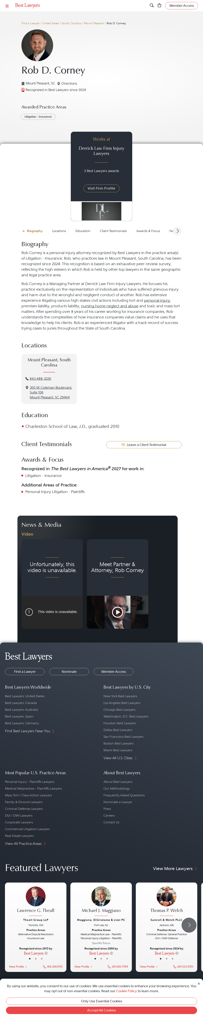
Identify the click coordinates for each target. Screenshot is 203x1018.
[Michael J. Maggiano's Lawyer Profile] (101, 902)
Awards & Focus (148, 231)
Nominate (69, 672)
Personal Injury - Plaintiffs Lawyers (29, 782)
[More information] (46, 953)
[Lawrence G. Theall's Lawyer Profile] (35, 902)
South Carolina (71, 23)
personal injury (157, 300)
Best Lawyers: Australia (21, 710)
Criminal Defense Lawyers (24, 809)
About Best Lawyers (117, 782)
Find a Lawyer (30, 23)
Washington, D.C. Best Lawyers (125, 716)
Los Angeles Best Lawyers (121, 703)
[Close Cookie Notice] (198, 983)
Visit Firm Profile (101, 188)
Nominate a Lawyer (117, 802)
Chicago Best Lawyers (119, 710)
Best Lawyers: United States (24, 696)
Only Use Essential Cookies (101, 1001)
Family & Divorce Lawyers (24, 802)
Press (107, 809)
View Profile (16, 966)
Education (83, 231)
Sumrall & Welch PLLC (166, 920)
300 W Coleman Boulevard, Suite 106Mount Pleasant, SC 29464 (51, 392)
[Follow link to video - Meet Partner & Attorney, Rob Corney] (117, 584)
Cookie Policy (126, 991)
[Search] (152, 5)
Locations (59, 231)
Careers (109, 815)
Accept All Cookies (101, 1010)
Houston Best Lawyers (119, 723)
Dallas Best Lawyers (117, 730)
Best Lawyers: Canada (21, 703)
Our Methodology (116, 788)
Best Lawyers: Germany (22, 723)
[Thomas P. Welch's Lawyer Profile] (166, 902)
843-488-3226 (40, 379)
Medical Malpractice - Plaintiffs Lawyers (33, 788)
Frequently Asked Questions (124, 795)
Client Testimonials (113, 231)
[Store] (159, 5)
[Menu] (7, 5)
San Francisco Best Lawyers (123, 737)
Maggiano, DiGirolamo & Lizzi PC (101, 920)
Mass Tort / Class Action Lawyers (28, 795)
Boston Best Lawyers (118, 743)
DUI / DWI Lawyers (19, 815)
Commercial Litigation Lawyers (27, 829)
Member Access (114, 672)
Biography (35, 231)
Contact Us (111, 822)
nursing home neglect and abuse (109, 306)
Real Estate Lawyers (19, 836)
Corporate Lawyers (19, 822)
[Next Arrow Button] (177, 231)
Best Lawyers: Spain (19, 716)
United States (50, 23)
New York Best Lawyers (120, 696)
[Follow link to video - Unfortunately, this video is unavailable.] (52, 584)
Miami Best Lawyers (117, 750)
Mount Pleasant (94, 23)
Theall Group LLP (35, 920)
